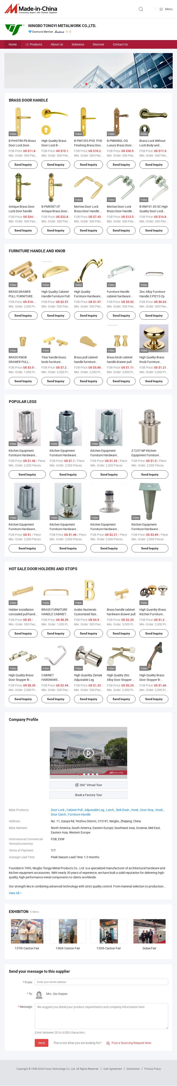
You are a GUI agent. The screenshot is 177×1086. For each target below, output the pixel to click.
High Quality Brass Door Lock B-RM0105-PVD (53, 145)
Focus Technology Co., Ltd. (60, 1068)
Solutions (78, 44)
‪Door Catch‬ (58, 814)
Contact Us (120, 44)
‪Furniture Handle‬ (79, 814)
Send (41, 1043)
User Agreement (112, 1068)
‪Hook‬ (134, 810)
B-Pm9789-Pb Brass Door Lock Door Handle (22, 145)
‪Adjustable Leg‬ (94, 810)
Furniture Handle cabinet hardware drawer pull (118, 296)
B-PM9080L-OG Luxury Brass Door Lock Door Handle (119, 145)
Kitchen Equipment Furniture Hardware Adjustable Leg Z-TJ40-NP (107, 455)
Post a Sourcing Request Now (128, 1043)
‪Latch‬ (110, 810)
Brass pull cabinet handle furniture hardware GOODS (86, 361)
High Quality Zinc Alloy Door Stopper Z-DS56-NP (121, 679)
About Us (57, 44)
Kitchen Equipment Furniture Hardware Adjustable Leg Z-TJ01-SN (148, 529)
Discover (98, 44)
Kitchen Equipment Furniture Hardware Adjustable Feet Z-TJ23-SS (107, 529)
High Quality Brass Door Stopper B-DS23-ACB (151, 679)
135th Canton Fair (108, 948)
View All (14, 893)
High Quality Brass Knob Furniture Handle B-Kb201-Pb (152, 361)
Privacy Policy (152, 1068)
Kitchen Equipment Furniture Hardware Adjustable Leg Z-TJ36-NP (26, 455)
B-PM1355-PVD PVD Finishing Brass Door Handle (88, 145)
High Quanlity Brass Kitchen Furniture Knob (152, 614)
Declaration (133, 1068)
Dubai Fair (149, 948)
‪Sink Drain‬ (122, 810)
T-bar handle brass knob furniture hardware (53, 361)
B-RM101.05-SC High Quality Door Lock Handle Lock (153, 211)
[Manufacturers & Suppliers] (31, 8)
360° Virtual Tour (91, 785)
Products (36, 44)
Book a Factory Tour (88, 795)
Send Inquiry (23, 164)
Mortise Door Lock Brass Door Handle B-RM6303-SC (121, 211)
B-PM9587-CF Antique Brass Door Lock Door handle (54, 211)
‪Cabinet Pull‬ (74, 810)
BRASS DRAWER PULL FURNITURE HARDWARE (21, 296)
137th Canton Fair (27, 948)
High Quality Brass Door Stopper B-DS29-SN (21, 679)
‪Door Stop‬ (147, 810)
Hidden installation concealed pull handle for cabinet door (23, 614)
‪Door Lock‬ (58, 810)
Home (13, 44)
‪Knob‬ (159, 810)
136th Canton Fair (68, 948)
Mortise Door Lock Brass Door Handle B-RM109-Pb (88, 211)
